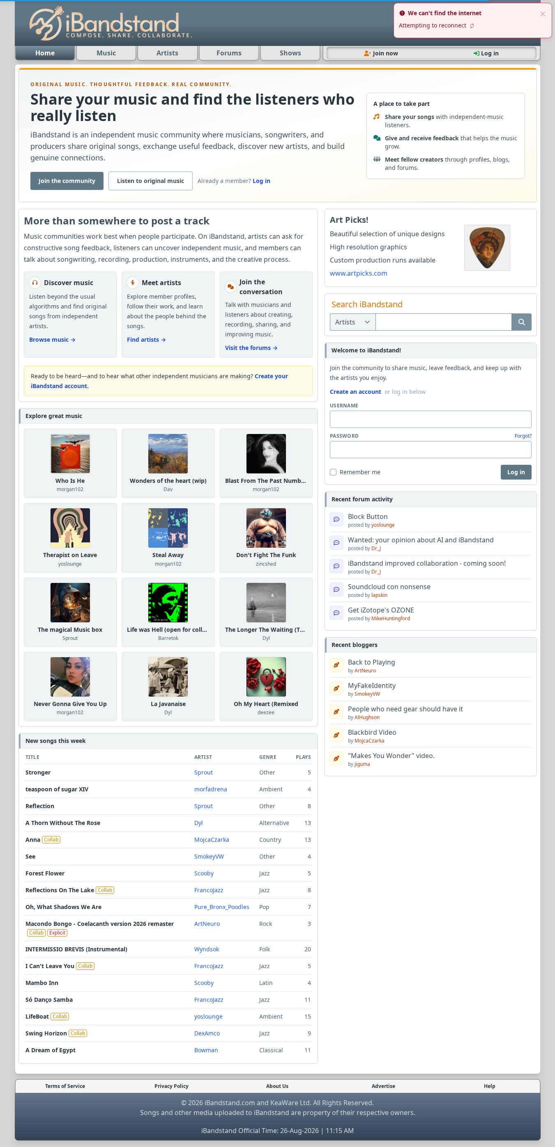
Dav (168, 489)
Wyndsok (206, 949)
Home (45, 52)
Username (344, 405)
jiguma (362, 764)
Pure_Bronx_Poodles (221, 907)
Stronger (38, 772)
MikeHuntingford (390, 618)
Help (489, 1086)
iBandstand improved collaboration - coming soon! (427, 563)
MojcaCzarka (211, 839)
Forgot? (523, 436)
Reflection (39, 806)
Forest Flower (44, 873)
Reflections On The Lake (59, 890)
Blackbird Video (372, 732)
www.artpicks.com (358, 273)
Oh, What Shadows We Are (63, 907)
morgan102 (70, 489)
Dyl (266, 638)
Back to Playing (371, 662)
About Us (277, 1086)
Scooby (204, 873)
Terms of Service (65, 1086)
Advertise (383, 1086)
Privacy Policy (171, 1086)
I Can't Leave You (49, 966)
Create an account (355, 391)
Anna (32, 839)
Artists (167, 52)
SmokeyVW (209, 856)
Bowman (206, 1050)
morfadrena (210, 789)
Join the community (67, 181)
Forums (229, 52)
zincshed (266, 563)
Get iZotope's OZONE (381, 610)
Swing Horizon (46, 1033)
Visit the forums (251, 348)
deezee (266, 712)
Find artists (146, 339)
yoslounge (70, 563)
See (30, 856)
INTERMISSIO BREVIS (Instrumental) (76, 949)
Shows (290, 52)
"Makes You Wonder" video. (391, 755)
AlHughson (367, 717)
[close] (542, 13)
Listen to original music (150, 181)
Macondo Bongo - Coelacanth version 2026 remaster (99, 924)
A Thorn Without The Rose (62, 823)
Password (344, 436)
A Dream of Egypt (50, 1050)
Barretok (168, 638)
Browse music (52, 339)
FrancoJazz (208, 890)
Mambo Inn (41, 983)
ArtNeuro (207, 924)
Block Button (368, 516)
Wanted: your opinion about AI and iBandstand (421, 539)
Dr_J (376, 548)
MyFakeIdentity (372, 685)
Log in (261, 181)
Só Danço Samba (49, 999)
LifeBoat (37, 1016)
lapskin (379, 595)
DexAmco (207, 1033)
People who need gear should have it (405, 708)
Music (106, 52)
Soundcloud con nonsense (389, 586)
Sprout (70, 638)
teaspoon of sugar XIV (56, 789)
